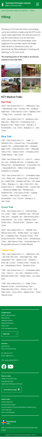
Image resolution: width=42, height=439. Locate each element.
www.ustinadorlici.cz (12, 360)
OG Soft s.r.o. (34, 435)
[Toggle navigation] (37, 4)
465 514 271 (8, 353)
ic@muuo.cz (10, 356)
